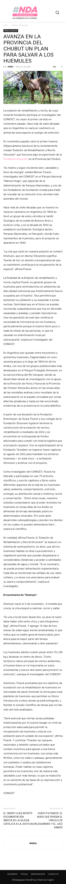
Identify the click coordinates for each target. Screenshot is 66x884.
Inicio (5, 25)
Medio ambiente (20, 25)
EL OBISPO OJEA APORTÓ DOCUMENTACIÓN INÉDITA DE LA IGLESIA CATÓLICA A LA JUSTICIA (18, 818)
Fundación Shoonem (15, 159)
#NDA (10, 66)
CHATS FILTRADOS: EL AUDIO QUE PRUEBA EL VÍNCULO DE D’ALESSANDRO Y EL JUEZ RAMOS (48, 820)
